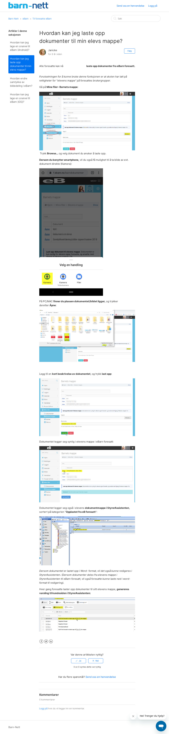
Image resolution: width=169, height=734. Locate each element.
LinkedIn (51, 641)
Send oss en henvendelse (130, 5)
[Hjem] (28, 7)
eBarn (26, 18)
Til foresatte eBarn (42, 18)
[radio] (78, 660)
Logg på (43, 708)
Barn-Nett (13, 18)
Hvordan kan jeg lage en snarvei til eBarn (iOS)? (20, 98)
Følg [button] (130, 51)
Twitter (46, 641)
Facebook (41, 641)
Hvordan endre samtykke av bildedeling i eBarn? (21, 82)
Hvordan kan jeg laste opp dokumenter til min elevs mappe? (20, 64)
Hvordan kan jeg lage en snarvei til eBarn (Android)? (20, 46)
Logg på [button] (152, 5)
